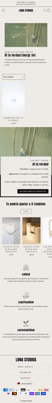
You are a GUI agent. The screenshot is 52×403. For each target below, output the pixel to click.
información (25, 372)
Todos (26, 211)
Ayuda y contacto (25, 367)
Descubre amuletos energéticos (33, 191)
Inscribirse (25, 378)
